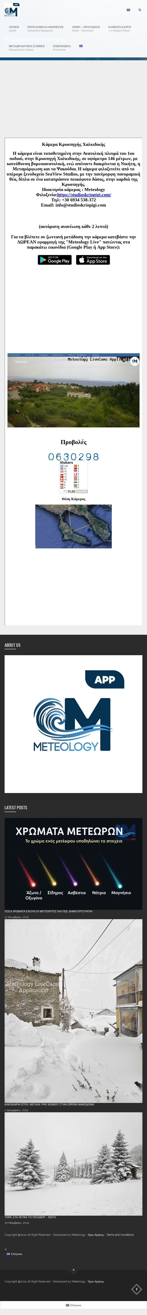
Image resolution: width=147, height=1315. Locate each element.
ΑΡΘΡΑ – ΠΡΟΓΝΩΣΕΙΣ (86, 28)
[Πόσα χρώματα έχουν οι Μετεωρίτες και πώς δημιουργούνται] (73, 864)
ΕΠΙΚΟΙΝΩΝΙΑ (62, 47)
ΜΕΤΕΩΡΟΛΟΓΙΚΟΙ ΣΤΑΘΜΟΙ (27, 47)
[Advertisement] (73, 105)
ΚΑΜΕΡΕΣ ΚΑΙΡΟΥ (119, 28)
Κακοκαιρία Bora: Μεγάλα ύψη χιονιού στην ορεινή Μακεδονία (49, 1104)
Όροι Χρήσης (96, 1234)
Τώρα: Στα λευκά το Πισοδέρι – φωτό (30, 1217)
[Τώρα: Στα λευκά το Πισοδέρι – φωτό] (73, 1164)
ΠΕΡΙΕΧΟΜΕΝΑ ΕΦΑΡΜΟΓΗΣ (45, 28)
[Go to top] (73, 1269)
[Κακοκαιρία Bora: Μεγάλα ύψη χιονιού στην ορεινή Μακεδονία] (73, 1011)
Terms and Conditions (120, 1234)
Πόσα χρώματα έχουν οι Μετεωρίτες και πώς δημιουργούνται (48, 911)
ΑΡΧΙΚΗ (14, 28)
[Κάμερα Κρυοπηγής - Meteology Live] (12, 9)
